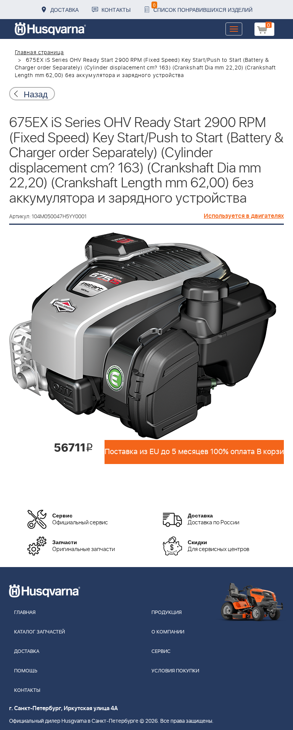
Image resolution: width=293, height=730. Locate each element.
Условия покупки (175, 671)
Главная (24, 612)
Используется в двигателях (244, 216)
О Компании (167, 632)
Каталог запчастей (39, 632)
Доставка (64, 9)
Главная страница (39, 52)
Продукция (166, 612)
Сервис (161, 651)
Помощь (25, 671)
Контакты (115, 9)
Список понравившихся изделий (203, 7)
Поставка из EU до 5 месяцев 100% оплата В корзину (194, 452)
